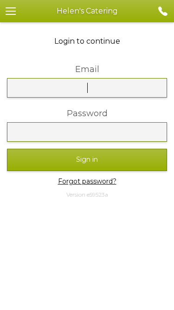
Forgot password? (87, 181)
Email (87, 69)
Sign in (87, 159)
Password (87, 113)
